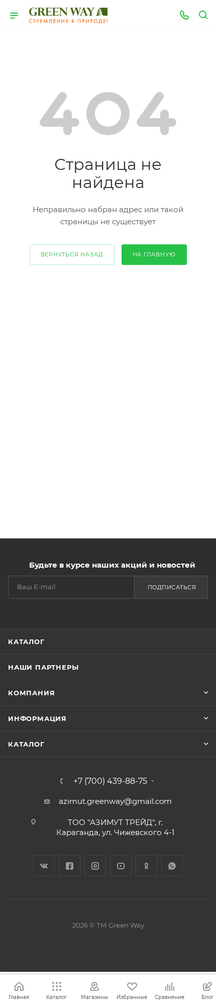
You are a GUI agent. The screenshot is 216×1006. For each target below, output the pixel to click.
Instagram (95, 866)
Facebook (69, 866)
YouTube (121, 866)
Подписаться (172, 587)
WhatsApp (172, 866)
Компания (31, 693)
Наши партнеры (43, 667)
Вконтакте (44, 866)
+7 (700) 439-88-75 (110, 781)
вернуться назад (72, 254)
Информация (37, 718)
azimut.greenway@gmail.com (115, 801)
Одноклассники (146, 866)
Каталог (26, 641)
